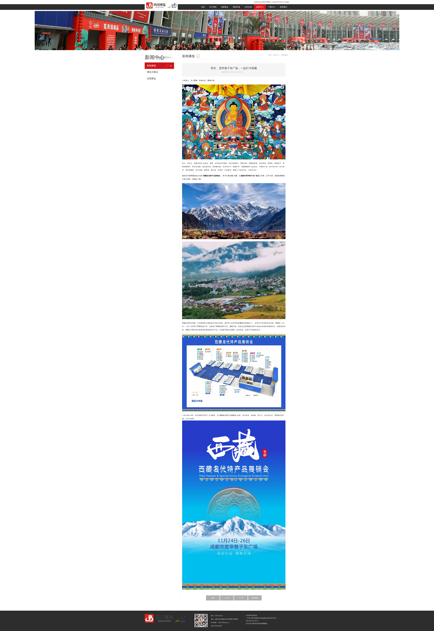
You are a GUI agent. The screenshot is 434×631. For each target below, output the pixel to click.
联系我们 (283, 7)
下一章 (240, 598)
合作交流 (248, 7)
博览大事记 (152, 72)
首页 (203, 7)
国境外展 (236, 7)
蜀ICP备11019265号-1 (252, 621)
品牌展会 (224, 7)
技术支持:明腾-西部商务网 (254, 623)
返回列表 (255, 598)
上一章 (226, 598)
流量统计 (264, 623)
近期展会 (151, 78)
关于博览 (213, 7)
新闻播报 (151, 65)
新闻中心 (260, 7)
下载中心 (271, 7)
